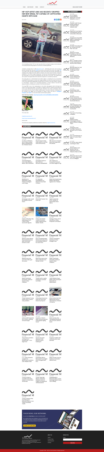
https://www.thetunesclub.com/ (29, 118)
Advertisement (51, 440)
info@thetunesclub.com (27, 116)
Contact (49, 442)
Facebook (24, 92)
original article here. (51, 122)
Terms (49, 437)
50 (60, 70)
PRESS (36, 7)
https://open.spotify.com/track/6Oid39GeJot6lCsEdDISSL (46, 94)
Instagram (59, 91)
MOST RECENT (30, 7)
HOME (24, 7)
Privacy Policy (51, 439)
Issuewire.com (40, 69)
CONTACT (42, 7)
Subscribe (72, 443)
